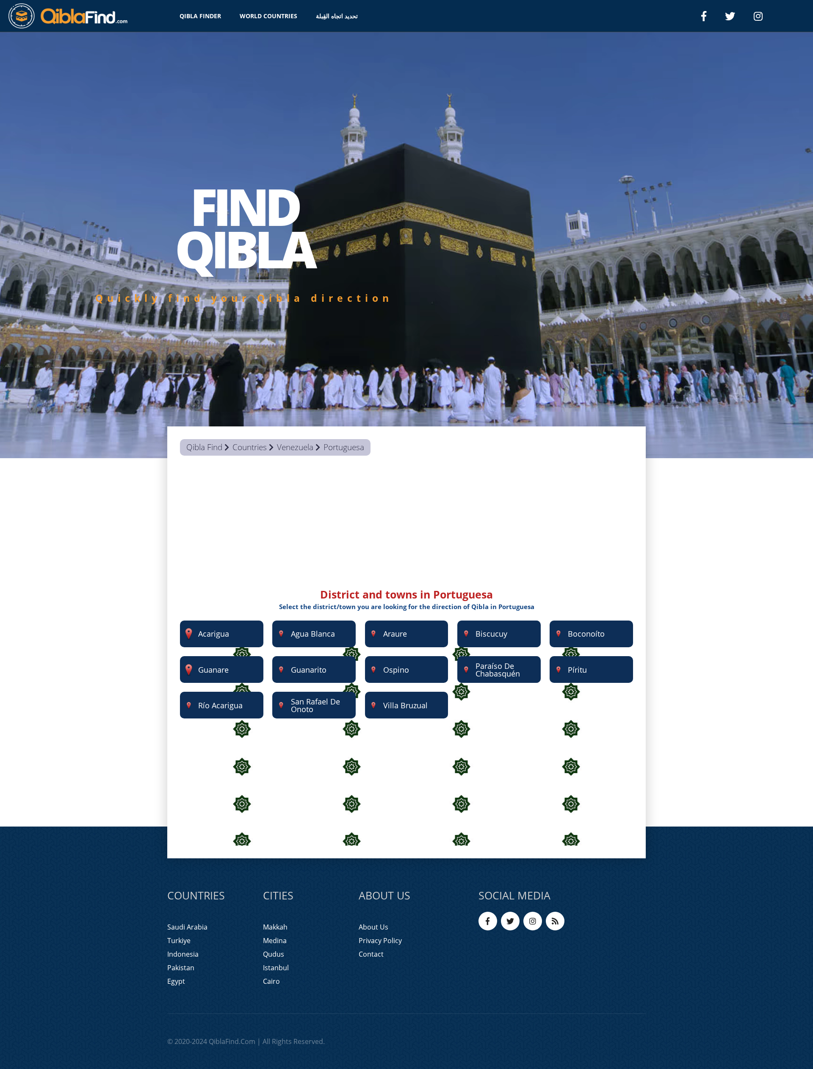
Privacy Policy (380, 940)
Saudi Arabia (187, 927)
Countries (249, 447)
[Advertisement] (406, 527)
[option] (406, 245)
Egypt (176, 981)
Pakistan (180, 967)
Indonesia (183, 954)
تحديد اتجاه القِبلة (337, 16)
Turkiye (179, 940)
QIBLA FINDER (200, 16)
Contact (371, 954)
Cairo (271, 981)
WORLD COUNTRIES (268, 16)
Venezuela (295, 447)
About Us (373, 927)
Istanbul (276, 967)
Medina (275, 940)
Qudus (273, 954)
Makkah (275, 927)
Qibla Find (204, 447)
